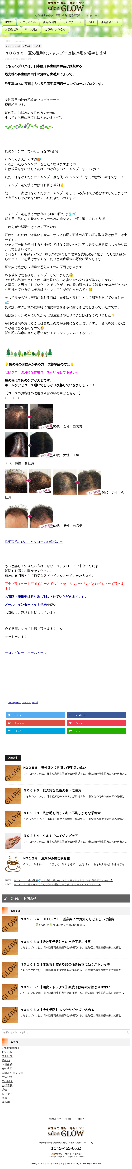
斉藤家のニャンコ (13, 1072)
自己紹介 (7, 1081)
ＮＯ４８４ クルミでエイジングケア (50, 835)
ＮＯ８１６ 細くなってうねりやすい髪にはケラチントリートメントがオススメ (57, 884)
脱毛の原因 (49, 22)
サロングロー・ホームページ (26, 652)
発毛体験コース (110, 22)
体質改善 (7, 1064)
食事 (4, 1098)
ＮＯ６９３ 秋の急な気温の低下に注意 (52, 790)
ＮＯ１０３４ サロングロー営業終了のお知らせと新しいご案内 (67, 919)
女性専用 (7, 1068)
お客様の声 (11, 29)
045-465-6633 (67, 1148)
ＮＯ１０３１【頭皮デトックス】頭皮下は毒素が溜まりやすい (65, 987)
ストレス (7, 1056)
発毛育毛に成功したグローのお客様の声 (34, 542)
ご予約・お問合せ (55, 29)
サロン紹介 (31, 29)
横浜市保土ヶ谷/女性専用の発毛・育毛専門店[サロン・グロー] (66, 1143)
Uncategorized (14, 702)
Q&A (91, 22)
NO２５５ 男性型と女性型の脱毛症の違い (54, 767)
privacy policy (55, 1119)
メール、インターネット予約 (26, 604)
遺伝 (4, 1089)
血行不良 (7, 1085)
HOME (9, 22)
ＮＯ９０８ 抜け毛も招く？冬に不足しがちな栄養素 (63, 813)
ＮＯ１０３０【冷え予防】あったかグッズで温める (57, 1009)
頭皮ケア (7, 1093)
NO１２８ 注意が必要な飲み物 (46, 858)
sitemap (68, 1119)
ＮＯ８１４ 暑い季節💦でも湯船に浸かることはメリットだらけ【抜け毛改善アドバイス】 (63, 880)
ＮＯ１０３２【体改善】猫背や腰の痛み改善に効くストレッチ (65, 964)
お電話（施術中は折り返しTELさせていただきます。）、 (46, 596)
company (79, 1119)
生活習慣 (7, 1077)
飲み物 (6, 1102)
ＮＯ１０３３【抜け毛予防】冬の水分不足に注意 (55, 941)
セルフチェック (72, 22)
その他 (35, 702)
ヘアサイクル (28, 22)
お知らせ (26, 702)
